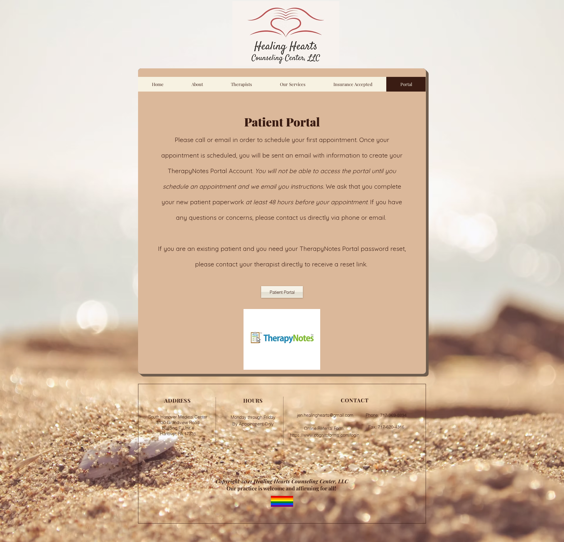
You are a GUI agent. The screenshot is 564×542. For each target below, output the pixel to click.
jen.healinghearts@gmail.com (325, 415)
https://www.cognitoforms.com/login (325, 435)
